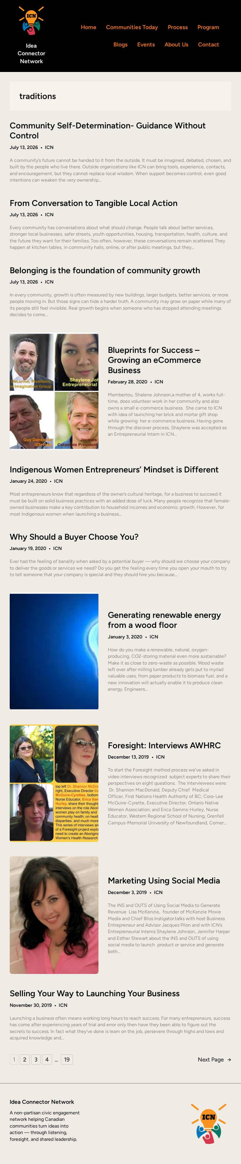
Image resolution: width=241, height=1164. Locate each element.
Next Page (214, 1059)
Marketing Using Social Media (164, 880)
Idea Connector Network (31, 53)
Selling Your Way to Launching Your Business (95, 993)
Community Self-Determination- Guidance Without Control (108, 130)
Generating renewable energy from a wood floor (164, 620)
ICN (49, 147)
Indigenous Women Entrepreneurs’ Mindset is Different (114, 469)
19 (67, 1059)
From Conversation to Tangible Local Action (94, 203)
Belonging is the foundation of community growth (105, 270)
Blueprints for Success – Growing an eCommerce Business (154, 360)
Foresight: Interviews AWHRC (164, 745)
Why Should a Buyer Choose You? (74, 537)
